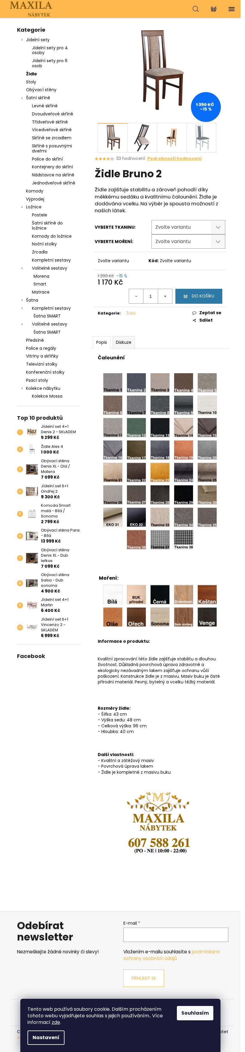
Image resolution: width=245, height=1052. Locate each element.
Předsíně (35, 340)
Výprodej (35, 199)
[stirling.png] (183, 616)
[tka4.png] (183, 382)
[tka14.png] (183, 427)
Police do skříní (47, 159)
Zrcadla (40, 252)
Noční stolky (44, 244)
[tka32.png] (136, 517)
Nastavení (46, 1037)
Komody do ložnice (52, 236)
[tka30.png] (207, 494)
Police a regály (41, 348)
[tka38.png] (183, 539)
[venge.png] (207, 616)
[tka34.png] (183, 517)
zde (56, 1022)
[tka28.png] (160, 494)
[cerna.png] (160, 594)
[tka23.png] (160, 472)
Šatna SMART (47, 316)
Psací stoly (37, 380)
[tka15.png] (207, 427)
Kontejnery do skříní (52, 167)
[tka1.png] (112, 382)
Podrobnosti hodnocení (174, 158)
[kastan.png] (207, 594)
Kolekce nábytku (43, 388)
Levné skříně (45, 106)
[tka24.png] (183, 472)
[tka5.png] (207, 382)
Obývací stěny (41, 90)
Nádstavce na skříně (53, 175)
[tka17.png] (136, 450)
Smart (39, 284)
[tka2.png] (136, 382)
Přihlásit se (143, 978)
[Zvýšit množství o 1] (165, 296)
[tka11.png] (112, 427)
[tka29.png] (183, 494)
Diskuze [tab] (123, 342)
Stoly (31, 82)
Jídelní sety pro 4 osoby (50, 50)
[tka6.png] (112, 405)
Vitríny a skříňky (42, 356)
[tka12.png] (136, 427)
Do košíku (203, 296)
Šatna (32, 300)
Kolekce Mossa (47, 396)
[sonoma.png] (160, 616)
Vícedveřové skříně (52, 130)
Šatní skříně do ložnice (47, 225)
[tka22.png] (136, 472)
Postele (39, 215)
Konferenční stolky (45, 372)
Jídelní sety (38, 40)
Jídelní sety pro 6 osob (50, 63)
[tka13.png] (160, 427)
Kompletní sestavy (51, 260)
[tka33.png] (160, 517)
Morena (41, 276)
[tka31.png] (112, 517)
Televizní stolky (41, 364)
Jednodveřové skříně (53, 183)
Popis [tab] (101, 342)
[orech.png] (136, 616)
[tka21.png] (112, 472)
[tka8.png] (160, 405)
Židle (31, 74)
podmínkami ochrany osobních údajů (171, 955)
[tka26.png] (112, 494)
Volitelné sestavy (49, 268)
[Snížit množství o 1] (136, 296)
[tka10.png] (207, 405)
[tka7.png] (136, 405)
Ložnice (34, 207)
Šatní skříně (38, 98)
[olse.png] (112, 616)
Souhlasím (195, 1013)
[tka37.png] (160, 539)
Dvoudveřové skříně (52, 114)
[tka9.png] (183, 405)
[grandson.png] (183, 594)
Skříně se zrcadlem (51, 138)
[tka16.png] (112, 450)
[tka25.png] (207, 472)
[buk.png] (136, 594)
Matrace (41, 292)
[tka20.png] (207, 450)
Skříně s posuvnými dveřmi (52, 148)
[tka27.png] (136, 494)
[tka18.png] (160, 450)
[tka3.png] (160, 382)
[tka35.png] (207, 517)
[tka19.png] (183, 450)
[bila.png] (112, 594)
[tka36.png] (136, 539)
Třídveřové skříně (50, 122)
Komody (34, 191)
